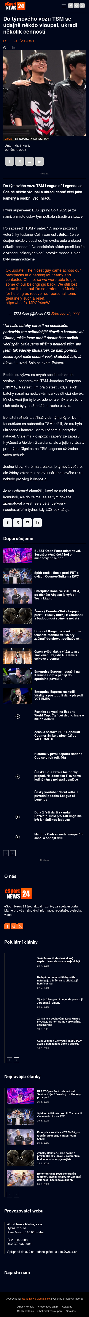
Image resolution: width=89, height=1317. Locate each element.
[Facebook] (70, 5)
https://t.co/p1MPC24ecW (28, 302)
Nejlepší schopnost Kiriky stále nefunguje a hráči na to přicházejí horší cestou (57, 980)
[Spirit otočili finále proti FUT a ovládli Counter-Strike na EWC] (17, 576)
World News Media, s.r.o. (36, 1298)
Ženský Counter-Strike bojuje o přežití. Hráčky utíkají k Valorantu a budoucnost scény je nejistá (58, 615)
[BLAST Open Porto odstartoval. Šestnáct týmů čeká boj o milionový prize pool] (17, 556)
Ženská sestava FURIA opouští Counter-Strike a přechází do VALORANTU (57, 735)
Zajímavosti (24, 41)
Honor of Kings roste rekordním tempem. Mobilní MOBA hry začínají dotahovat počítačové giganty (57, 636)
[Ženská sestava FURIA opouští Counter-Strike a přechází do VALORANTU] (17, 736)
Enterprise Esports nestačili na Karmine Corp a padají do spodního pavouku (57, 675)
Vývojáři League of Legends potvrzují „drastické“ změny (60, 1000)
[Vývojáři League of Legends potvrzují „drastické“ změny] (20, 1003)
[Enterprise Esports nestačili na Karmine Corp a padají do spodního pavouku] (17, 676)
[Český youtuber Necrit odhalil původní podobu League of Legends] (17, 797)
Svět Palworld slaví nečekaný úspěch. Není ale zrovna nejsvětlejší (59, 959)
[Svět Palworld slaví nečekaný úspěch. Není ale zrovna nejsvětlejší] (20, 961)
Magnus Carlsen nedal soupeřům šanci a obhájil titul (58, 836)
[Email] (29, 161)
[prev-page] (6, 853)
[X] (82, 5)
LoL (6, 41)
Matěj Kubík (22, 145)
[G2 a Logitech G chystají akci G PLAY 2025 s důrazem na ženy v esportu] (20, 1044)
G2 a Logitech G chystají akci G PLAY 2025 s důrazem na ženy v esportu (60, 1042)
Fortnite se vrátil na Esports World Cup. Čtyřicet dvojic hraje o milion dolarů (59, 715)
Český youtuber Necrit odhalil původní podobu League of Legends (56, 795)
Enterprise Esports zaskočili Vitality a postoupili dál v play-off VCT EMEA (58, 695)
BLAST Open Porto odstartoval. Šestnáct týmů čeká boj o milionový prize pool (57, 554)
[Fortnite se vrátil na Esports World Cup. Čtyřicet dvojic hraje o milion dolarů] (17, 716)
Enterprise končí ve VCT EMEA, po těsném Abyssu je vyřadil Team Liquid (57, 594)
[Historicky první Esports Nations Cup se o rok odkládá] (17, 757)
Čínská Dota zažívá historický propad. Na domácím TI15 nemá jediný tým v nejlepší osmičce (57, 775)
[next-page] (13, 853)
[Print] (39, 161)
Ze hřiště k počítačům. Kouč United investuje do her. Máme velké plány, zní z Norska (59, 1022)
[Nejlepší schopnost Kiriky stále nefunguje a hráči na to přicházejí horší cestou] (20, 982)
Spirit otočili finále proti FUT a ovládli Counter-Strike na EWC (56, 574)
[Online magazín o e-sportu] (15, 6)
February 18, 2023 (65, 313)
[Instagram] (76, 5)
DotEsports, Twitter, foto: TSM (32, 138)
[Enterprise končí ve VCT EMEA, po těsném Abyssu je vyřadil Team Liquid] (17, 596)
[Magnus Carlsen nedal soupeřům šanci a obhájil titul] (17, 837)
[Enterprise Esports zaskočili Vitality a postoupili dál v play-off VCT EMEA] (17, 696)
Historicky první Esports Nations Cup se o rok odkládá (58, 755)
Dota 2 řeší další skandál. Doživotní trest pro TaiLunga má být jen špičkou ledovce (58, 816)
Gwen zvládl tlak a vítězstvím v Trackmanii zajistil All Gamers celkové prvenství (56, 655)
